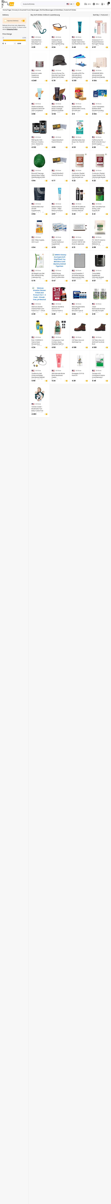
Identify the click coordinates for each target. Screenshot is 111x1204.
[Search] (78, 4)
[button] (87, 4)
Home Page (7, 10)
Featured (104, 15)
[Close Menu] (2, 4)
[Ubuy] (10, 4)
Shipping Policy (12, 29)
